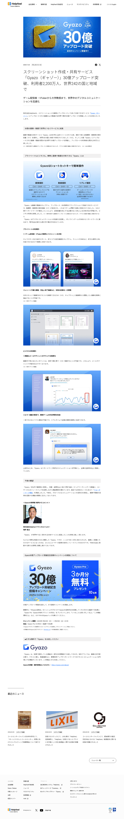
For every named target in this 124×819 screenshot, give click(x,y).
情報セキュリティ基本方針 (77, 790)
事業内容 (44, 4)
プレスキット (73, 797)
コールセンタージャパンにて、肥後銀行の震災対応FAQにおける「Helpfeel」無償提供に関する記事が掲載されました (99, 739)
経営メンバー (12, 798)
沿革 (9, 795)
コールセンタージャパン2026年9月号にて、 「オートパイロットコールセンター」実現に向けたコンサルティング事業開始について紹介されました (24, 741)
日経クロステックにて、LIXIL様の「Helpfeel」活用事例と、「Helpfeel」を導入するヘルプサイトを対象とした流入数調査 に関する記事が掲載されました (61, 741)
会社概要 (10, 785)
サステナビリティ (83, 4)
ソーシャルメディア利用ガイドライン (80, 787)
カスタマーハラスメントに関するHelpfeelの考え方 (83, 794)
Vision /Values (12, 788)
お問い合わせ (73, 781)
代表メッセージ (12, 791)
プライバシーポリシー (76, 784)
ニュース (70, 4)
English (114, 4)
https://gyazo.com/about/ (60, 665)
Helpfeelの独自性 (57, 4)
